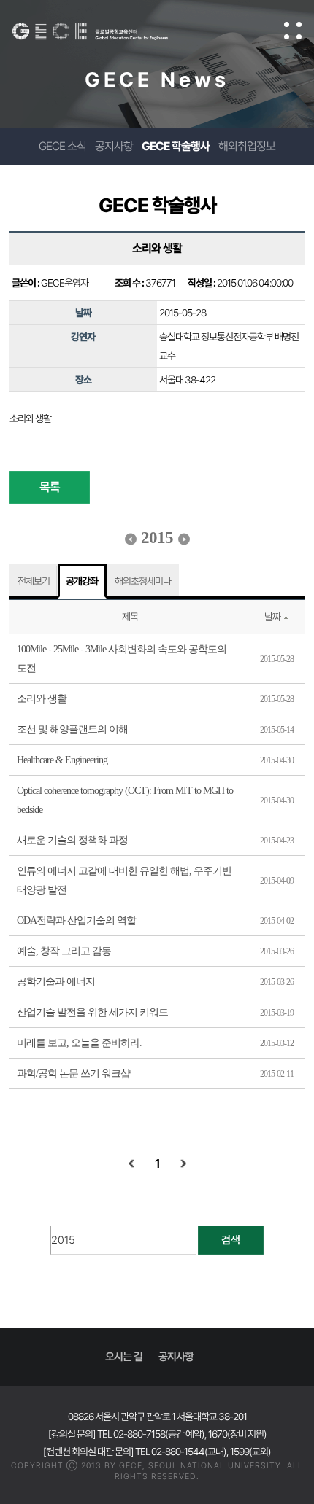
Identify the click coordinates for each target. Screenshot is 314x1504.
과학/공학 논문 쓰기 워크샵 (73, 1073)
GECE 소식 (62, 146)
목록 (49, 487)
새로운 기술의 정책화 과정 (72, 840)
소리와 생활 (41, 698)
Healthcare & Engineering (62, 760)
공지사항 (114, 146)
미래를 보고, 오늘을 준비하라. (79, 1042)
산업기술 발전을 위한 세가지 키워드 (92, 1012)
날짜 (272, 617)
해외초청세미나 (143, 581)
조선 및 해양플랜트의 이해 (72, 729)
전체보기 (34, 581)
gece (104, 31)
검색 (230, 1240)
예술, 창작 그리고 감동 (64, 951)
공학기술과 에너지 (56, 981)
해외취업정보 (246, 146)
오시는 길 (123, 1356)
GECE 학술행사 (176, 146)
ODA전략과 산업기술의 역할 (76, 920)
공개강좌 (82, 581)
